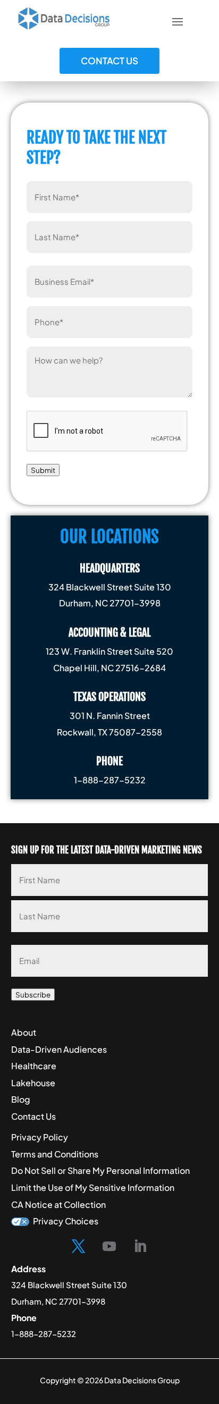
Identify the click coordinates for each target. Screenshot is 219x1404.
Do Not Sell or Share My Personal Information (100, 1170)
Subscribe (32, 994)
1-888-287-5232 (43, 1334)
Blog (20, 1099)
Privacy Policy (39, 1137)
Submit (43, 470)
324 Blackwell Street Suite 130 (69, 1285)
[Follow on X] (78, 1246)
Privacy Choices (65, 1221)
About (23, 1032)
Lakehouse (33, 1082)
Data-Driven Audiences (59, 1049)
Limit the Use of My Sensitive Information (92, 1187)
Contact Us (109, 60)
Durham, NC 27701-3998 (58, 1301)
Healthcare (33, 1065)
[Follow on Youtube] (109, 1246)
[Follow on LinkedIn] (140, 1246)
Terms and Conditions (54, 1154)
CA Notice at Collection (58, 1204)
